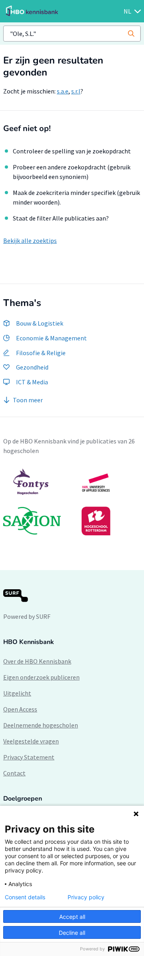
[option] (72, 501)
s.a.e (62, 91)
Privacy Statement (28, 757)
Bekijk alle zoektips (30, 240)
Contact (14, 773)
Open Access (20, 709)
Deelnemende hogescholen (40, 725)
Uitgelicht (17, 693)
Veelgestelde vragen (31, 741)
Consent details (25, 897)
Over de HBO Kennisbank (37, 661)
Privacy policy (86, 897)
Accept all (72, 916)
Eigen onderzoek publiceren (41, 677)
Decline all (72, 932)
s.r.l (75, 91)
